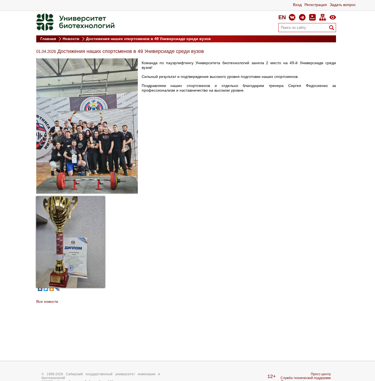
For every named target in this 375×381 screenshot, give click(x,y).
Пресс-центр (321, 374)
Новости (71, 38)
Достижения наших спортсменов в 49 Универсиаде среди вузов (148, 38)
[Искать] (332, 27)
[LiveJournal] (57, 288)
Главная (48, 38)
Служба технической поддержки (306, 378)
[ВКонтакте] (40, 288)
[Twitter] (46, 288)
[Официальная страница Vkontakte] (292, 17)
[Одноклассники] (52, 288)
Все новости (47, 301)
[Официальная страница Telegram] (302, 17)
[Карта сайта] (322, 17)
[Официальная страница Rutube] (312, 17)
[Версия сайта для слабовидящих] (332, 17)
